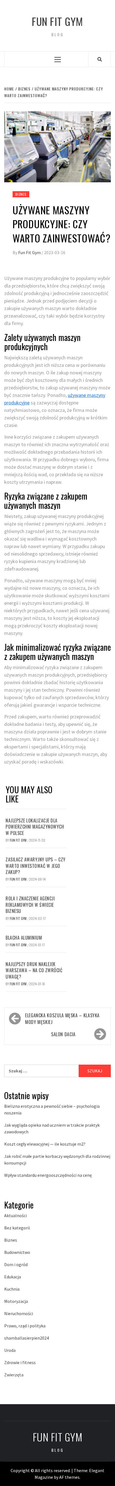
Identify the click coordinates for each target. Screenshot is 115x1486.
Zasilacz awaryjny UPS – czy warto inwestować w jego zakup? (36, 865)
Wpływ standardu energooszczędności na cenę (48, 1175)
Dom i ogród (16, 1264)
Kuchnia (12, 1289)
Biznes (21, 194)
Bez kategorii (17, 1227)
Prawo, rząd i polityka (24, 1325)
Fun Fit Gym (57, 21)
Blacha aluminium (24, 937)
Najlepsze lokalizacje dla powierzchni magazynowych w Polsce (35, 826)
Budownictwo (17, 1252)
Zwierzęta (13, 1374)
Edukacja (12, 1276)
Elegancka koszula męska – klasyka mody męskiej (62, 1018)
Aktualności (15, 1215)
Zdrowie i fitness (20, 1362)
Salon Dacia (63, 1034)
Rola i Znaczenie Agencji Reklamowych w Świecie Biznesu (30, 904)
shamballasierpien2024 (26, 1338)
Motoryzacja (16, 1301)
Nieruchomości (18, 1313)
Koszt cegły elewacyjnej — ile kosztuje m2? (44, 1144)
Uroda (10, 1350)
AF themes (69, 1477)
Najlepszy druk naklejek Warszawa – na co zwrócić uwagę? (34, 970)
